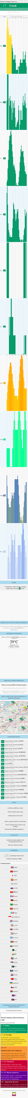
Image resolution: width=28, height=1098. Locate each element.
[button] (25, 708)
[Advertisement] (14, 606)
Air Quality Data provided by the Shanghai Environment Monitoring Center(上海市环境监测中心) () (14, 628)
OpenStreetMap (19, 733)
